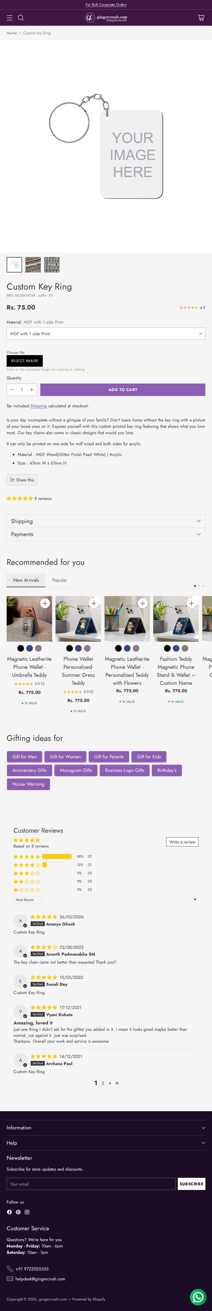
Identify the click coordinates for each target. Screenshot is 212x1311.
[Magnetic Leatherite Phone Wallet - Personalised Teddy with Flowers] (127, 619)
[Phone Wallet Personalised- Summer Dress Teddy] (78, 619)
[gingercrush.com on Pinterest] (18, 1213)
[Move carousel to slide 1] (195, 586)
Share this (25, 480)
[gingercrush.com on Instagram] (27, 1213)
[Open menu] (9, 17)
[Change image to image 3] (52, 264)
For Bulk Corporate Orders (106, 4)
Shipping (38, 406)
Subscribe (191, 1184)
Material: (35, 322)
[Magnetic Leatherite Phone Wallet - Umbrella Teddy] (29, 619)
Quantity (14, 378)
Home (12, 33)
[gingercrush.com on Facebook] (9, 1213)
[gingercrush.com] (106, 18)
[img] (45, 917)
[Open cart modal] (200, 17)
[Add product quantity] (32, 390)
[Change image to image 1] (14, 264)
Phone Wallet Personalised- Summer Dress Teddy (78, 671)
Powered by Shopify (88, 1299)
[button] (105, 352)
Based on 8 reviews (31, 846)
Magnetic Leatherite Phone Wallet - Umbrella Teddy (29, 667)
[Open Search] (20, 17)
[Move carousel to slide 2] (199, 586)
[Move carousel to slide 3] (203, 586)
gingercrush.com (53, 1299)
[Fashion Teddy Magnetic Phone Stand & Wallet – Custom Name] (176, 619)
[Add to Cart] (45, 603)
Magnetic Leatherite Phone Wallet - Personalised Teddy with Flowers (127, 671)
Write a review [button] (182, 842)
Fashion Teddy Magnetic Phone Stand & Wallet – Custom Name (176, 671)
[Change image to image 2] (33, 264)
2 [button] (103, 1083)
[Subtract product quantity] (12, 390)
